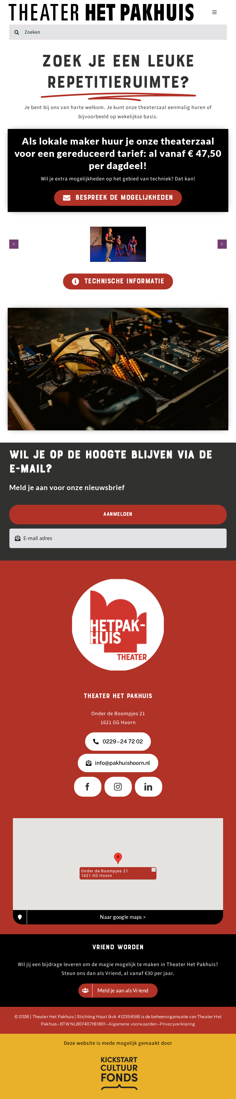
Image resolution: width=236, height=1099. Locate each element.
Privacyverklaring (177, 1024)
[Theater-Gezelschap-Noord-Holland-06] (118, 244)
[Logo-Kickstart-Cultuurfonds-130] (118, 1055)
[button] (13, 244)
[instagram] (118, 787)
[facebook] (87, 787)
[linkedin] (148, 787)
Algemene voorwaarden (132, 1024)
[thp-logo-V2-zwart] (101, 6)
